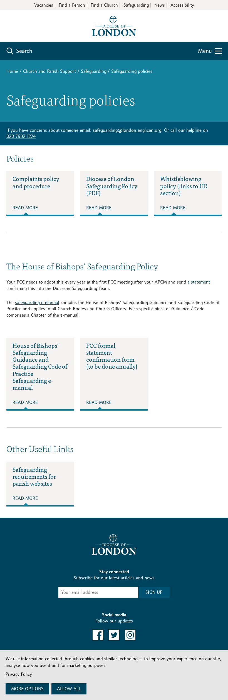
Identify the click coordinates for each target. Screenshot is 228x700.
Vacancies (43, 5)
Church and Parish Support (49, 71)
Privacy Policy (19, 674)
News (159, 5)
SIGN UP (153, 592)
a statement (198, 282)
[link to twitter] (114, 635)
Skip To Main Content (26, 22)
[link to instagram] (130, 635)
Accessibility (182, 5)
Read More (25, 207)
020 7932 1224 (21, 136)
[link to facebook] (98, 635)
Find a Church (104, 5)
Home (12, 71)
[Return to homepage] (114, 25)
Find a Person (72, 5)
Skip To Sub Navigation (33, 524)
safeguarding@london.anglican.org (127, 130)
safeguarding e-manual (37, 302)
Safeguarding (136, 5)
